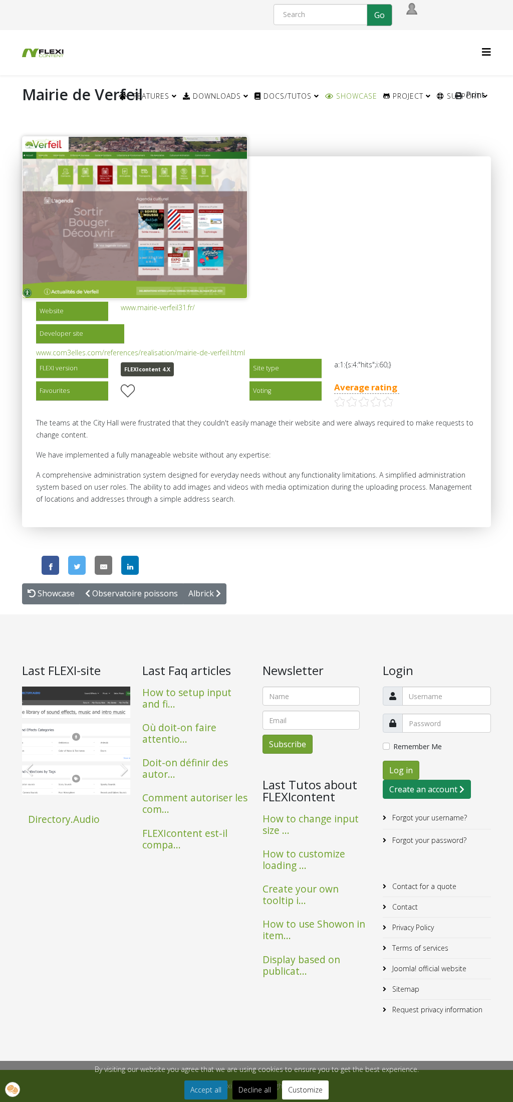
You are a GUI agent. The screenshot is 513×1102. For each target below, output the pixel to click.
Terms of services (419, 948)
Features (151, 96)
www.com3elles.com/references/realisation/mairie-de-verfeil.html (140, 352)
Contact (404, 907)
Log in (401, 770)
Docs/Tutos (286, 96)
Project (406, 96)
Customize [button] (305, 1089)
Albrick (202, 593)
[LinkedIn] (130, 565)
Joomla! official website (428, 968)
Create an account (424, 789)
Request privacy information (436, 1009)
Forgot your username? (428, 817)
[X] (77, 565)
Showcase (355, 96)
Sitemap (404, 989)
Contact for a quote (423, 886)
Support (462, 96)
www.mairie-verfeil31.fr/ (158, 307)
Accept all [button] (205, 1089)
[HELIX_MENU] (486, 52)
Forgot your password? (428, 840)
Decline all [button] (254, 1089)
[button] (12, 1089)
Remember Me (417, 746)
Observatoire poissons (134, 593)
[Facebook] (50, 565)
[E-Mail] (103, 565)
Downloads (215, 96)
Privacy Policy (412, 927)
